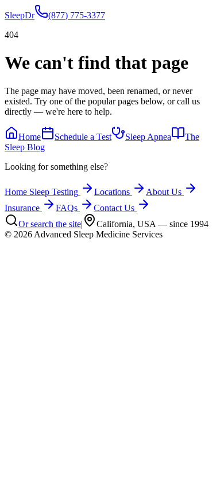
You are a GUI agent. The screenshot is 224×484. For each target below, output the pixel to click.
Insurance (22, 208)
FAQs (67, 208)
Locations (112, 192)
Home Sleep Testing (41, 192)
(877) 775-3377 (76, 15)
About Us (163, 192)
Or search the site (49, 224)
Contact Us (114, 208)
